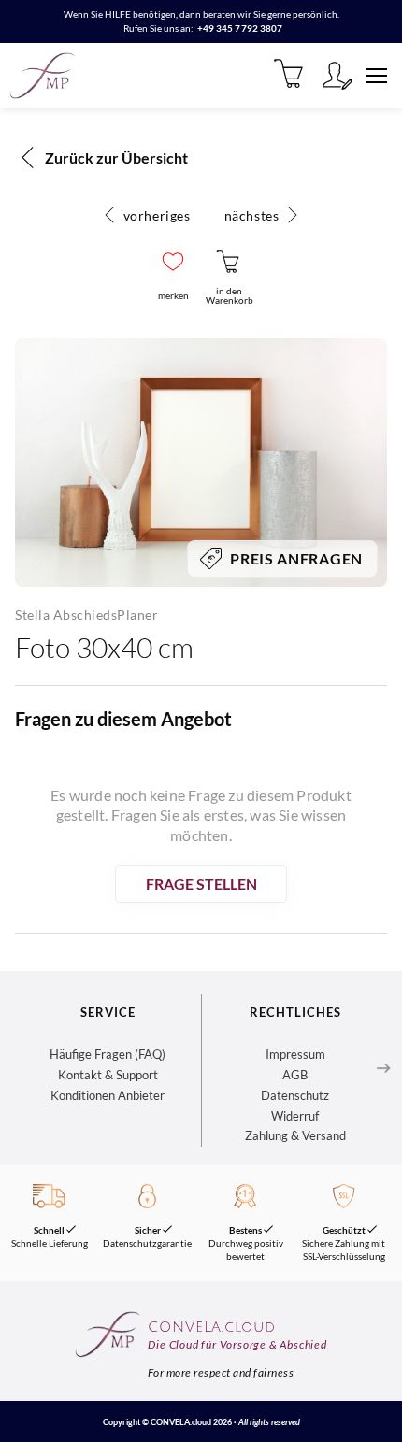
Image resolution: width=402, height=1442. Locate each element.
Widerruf (295, 1115)
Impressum (295, 1054)
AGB (295, 1074)
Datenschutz (295, 1095)
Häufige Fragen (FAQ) (107, 1054)
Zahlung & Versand (295, 1135)
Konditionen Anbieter (107, 1095)
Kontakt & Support (108, 1074)
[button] (173, 262)
